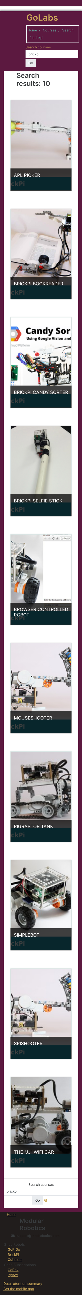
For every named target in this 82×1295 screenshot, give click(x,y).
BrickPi (13, 1254)
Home (32, 30)
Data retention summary (22, 1283)
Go (30, 63)
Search (68, 30)
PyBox (13, 1275)
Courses (49, 30)
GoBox (13, 1270)
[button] (47, 1200)
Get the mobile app (18, 1289)
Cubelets (15, 1259)
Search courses (38, 47)
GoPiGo (14, 1249)
